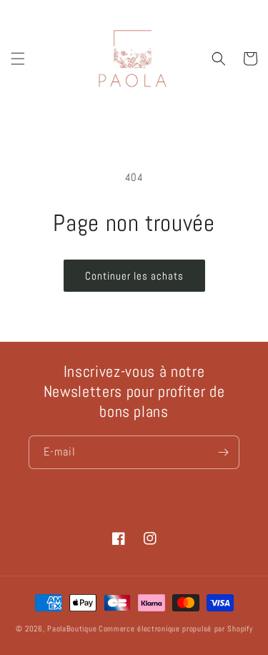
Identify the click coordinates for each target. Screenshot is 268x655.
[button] (18, 58)
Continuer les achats (134, 275)
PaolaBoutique (71, 629)
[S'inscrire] (223, 452)
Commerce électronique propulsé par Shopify (175, 629)
